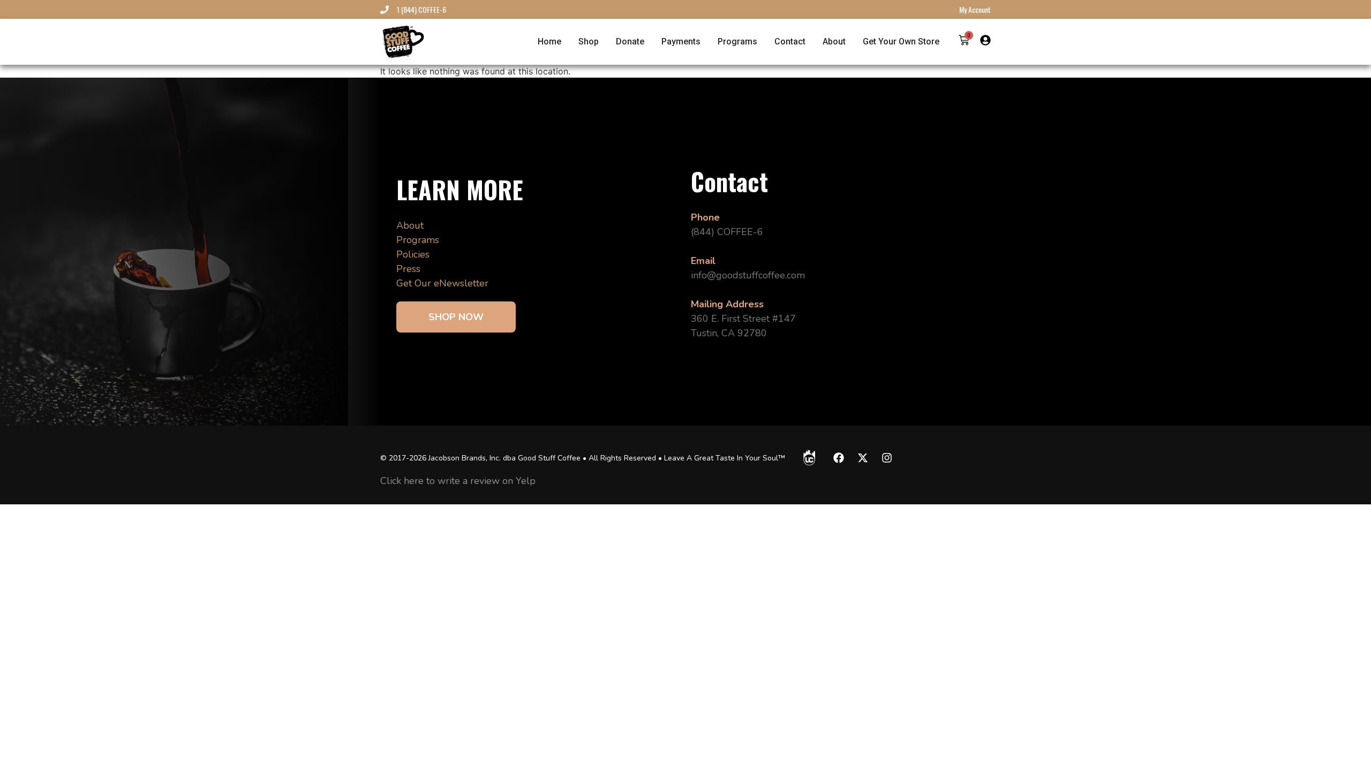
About (410, 225)
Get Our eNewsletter (442, 283)
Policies (413, 254)
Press (408, 268)
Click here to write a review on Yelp (458, 480)
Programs (417, 239)
